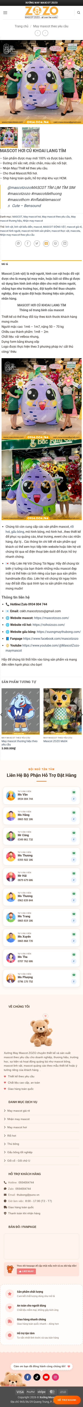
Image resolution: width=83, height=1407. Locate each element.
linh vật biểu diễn (23, 226)
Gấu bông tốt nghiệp (19, 1152)
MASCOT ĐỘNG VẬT (54, 226)
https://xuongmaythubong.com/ (59, 632)
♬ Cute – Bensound (24, 205)
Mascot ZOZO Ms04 (55, 741)
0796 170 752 (25, 981)
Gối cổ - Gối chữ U (18, 1160)
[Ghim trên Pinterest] (55, 243)
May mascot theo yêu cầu (50, 26)
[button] (5, 12)
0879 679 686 (25, 880)
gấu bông (17, 532)
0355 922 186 (25, 859)
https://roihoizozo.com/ (49, 625)
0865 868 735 (25, 941)
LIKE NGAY (28, 1271)
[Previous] (6, 82)
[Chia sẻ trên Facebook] (28, 243)
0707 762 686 (25, 961)
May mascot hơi (32, 216)
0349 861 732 (25, 839)
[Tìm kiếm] (78, 12)
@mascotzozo (19, 187)
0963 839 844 (25, 900)
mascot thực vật (60, 230)
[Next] (76, 82)
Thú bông (13, 1143)
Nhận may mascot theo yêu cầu (17, 234)
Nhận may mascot (33, 220)
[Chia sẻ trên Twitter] (37, 243)
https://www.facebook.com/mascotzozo (50, 638)
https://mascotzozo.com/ (51, 618)
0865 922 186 (25, 819)
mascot (38, 226)
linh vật (9, 226)
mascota (75, 230)
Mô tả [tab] (5, 264)
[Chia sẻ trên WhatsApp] (18, 243)
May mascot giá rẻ (18, 1110)
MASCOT (17, 216)
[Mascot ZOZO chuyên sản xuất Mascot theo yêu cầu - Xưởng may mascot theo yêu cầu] (41, 13)
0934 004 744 (25, 799)
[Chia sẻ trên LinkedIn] (65, 243)
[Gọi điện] (73, 812)
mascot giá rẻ (74, 226)
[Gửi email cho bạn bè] (46, 243)
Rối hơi (11, 1135)
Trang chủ (21, 26)
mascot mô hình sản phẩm (35, 230)
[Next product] (38, 33)
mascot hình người (10, 230)
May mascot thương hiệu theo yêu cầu (19, 743)
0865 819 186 (25, 920)
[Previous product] (45, 33)
